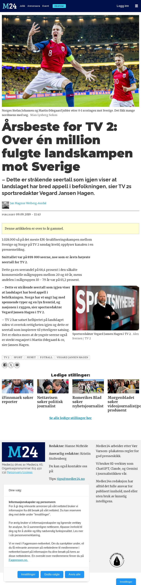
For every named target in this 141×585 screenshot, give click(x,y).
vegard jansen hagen (72, 357)
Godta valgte (52, 574)
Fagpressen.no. (18, 560)
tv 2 (6, 357)
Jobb (22, 6)
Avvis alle (74, 574)
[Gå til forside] (10, 6)
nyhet (31, 357)
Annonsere (34, 6)
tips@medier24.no (71, 479)
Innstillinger (126, 581)
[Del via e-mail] (17, 365)
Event (45, 6)
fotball (46, 357)
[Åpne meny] (136, 6)
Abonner (59, 6)
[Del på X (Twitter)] (11, 365)
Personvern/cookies (19, 472)
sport (18, 357)
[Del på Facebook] (5, 365)
